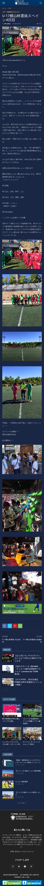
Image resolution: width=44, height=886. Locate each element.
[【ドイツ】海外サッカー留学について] (8, 795)
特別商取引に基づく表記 (22, 877)
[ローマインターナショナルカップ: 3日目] (32, 733)
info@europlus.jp (27, 851)
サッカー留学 (6, 672)
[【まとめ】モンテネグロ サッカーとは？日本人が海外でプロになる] (8, 658)
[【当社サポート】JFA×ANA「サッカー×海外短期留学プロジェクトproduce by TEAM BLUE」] (8, 669)
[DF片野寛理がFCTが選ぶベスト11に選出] (11, 710)
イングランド (6, 739)
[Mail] (19, 866)
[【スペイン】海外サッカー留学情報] (8, 773)
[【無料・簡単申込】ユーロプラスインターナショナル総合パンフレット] (8, 763)
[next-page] (7, 690)
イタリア (26, 739)
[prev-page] (3, 690)
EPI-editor (7, 23)
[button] (3, 3)
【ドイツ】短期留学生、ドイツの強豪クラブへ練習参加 (31, 721)
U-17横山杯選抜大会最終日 (32, 641)
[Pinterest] (15, 626)
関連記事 (7, 650)
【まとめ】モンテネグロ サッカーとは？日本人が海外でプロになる (28, 658)
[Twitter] (9, 626)
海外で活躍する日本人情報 (9, 716)
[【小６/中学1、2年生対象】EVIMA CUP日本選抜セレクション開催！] (8, 682)
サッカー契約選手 (21, 782)
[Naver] (25, 866)
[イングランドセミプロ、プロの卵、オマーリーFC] (11, 733)
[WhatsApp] (20, 626)
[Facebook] (4, 626)
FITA (9, 8)
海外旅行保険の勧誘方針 (10, 875)
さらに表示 (21, 803)
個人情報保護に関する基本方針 (29, 875)
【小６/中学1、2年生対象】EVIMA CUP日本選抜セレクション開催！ (28, 682)
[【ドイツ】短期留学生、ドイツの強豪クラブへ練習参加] (32, 710)
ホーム (4, 8)
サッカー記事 (6, 661)
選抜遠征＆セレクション (13, 12)
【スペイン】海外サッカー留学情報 (28, 771)
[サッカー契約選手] (8, 784)
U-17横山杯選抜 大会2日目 (11, 641)
